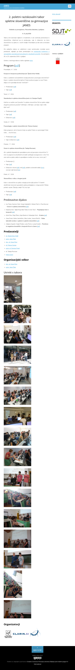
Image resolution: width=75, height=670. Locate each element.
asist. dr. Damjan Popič (13, 248)
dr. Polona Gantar (11, 245)
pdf (17, 65)
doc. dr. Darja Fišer (11, 242)
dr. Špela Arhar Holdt (12, 236)
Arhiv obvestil (56, 14)
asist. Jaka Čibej (11, 267)
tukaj (31, 60)
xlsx (42, 167)
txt (19, 170)
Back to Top (37, 650)
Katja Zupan (9, 254)
